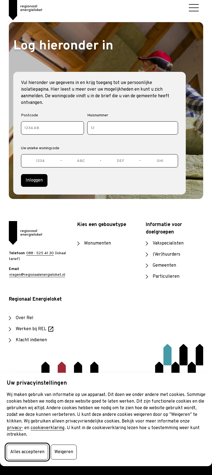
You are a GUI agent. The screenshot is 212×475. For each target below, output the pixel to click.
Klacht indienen (31, 340)
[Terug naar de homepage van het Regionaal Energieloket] (21, 8)
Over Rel (24, 318)
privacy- (15, 428)
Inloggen (34, 180)
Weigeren (63, 452)
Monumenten (97, 243)
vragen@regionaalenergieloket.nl (37, 274)
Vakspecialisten (168, 243)
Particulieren (166, 276)
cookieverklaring (47, 428)
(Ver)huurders (166, 254)
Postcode (29, 115)
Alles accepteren (27, 452)
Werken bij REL (35, 329)
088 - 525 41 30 (40, 253)
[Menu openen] (194, 8)
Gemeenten (164, 265)
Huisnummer (97, 115)
